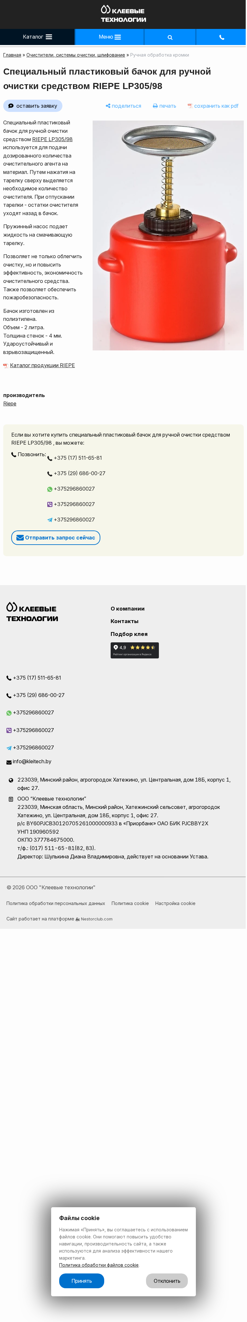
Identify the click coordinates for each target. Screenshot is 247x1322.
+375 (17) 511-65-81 (77, 458)
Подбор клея (129, 634)
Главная (12, 55)
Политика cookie (130, 903)
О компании (128, 608)
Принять (81, 1281)
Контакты (125, 621)
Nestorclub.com (97, 918)
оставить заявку (36, 106)
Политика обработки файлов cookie (99, 1265)
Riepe (9, 403)
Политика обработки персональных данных (55, 903)
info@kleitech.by (31, 761)
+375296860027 (73, 488)
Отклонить (167, 1281)
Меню (106, 36)
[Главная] (123, 20)
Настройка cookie (175, 903)
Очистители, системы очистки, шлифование (75, 55)
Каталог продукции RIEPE (42, 365)
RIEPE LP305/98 (52, 139)
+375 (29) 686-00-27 (78, 473)
